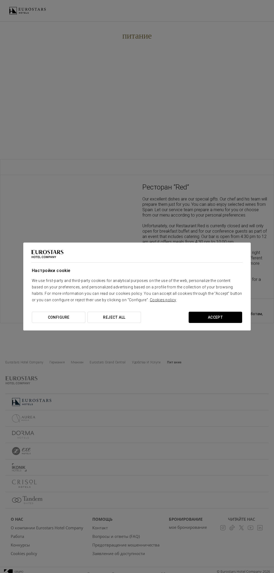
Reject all (114, 317)
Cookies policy (163, 300)
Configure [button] (59, 317)
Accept (215, 317)
